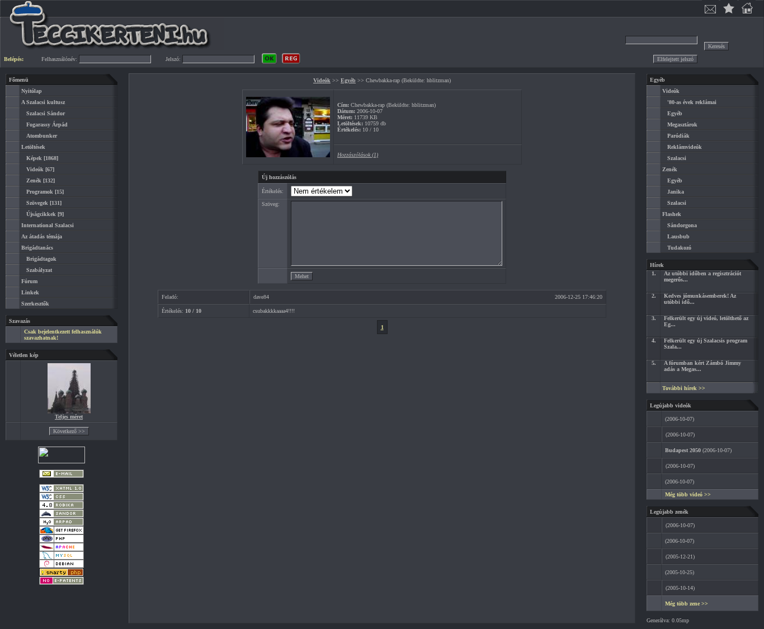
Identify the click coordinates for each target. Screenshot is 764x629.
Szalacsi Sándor (45, 113)
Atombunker (41, 136)
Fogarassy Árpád (47, 124)
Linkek (30, 292)
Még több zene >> (686, 603)
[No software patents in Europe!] (61, 583)
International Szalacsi (47, 225)
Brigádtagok (41, 259)
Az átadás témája (41, 236)
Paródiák (678, 136)
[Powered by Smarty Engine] (61, 574)
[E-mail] (61, 476)
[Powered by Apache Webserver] (61, 549)
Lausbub (678, 236)
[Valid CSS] (61, 499)
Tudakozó (679, 248)
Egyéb (348, 80)
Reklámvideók (684, 147)
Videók (35, 169)
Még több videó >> (688, 494)
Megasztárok (682, 124)
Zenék (33, 180)
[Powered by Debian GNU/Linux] (61, 566)
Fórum (29, 281)
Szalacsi (676, 158)
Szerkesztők (35, 304)
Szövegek (37, 203)
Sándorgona (682, 225)
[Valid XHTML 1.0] (61, 490)
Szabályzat (39, 270)
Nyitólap (31, 91)
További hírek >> (683, 388)
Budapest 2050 (683, 450)
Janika (675, 192)
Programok (39, 192)
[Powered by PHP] (61, 541)
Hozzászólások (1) (357, 155)
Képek (34, 158)
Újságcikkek (41, 214)
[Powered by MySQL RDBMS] (61, 558)
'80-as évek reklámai (691, 102)
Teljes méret (69, 417)
